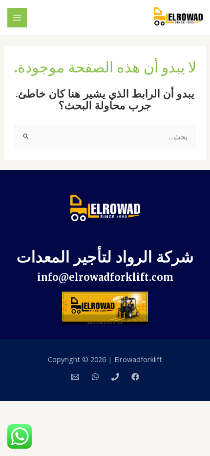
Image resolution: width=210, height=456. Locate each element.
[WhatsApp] (95, 377)
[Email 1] (75, 377)
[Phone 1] (115, 377)
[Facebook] (135, 377)
